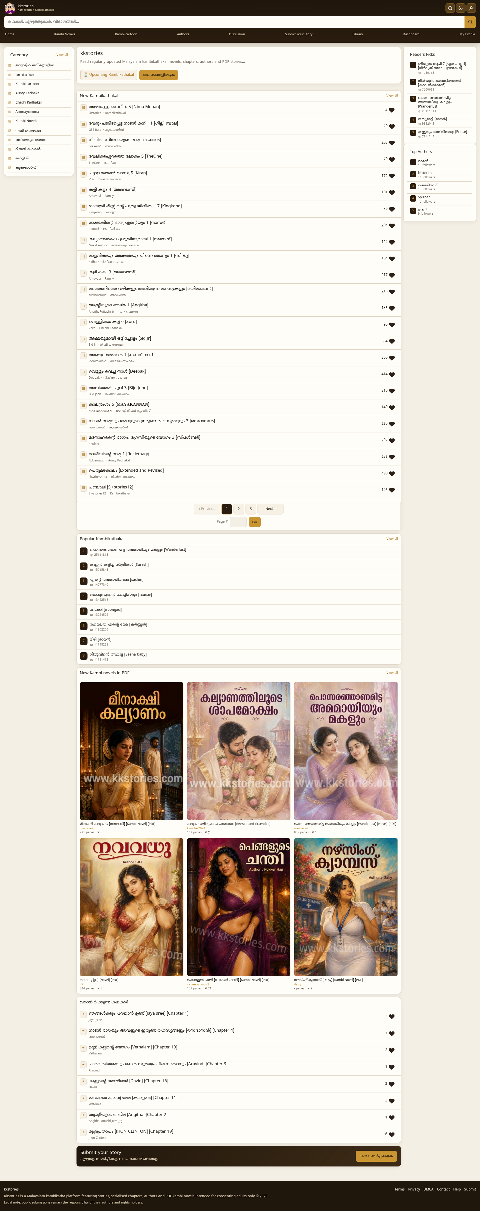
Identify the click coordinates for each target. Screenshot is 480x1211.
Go (254, 522)
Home (9, 35)
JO (81, 984)
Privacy (414, 1189)
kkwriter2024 (196, 828)
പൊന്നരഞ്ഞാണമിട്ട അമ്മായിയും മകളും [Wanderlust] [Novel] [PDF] (345, 824)
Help (457, 1189)
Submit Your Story (298, 35)
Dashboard (411, 35)
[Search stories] (450, 8)
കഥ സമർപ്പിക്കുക (158, 75)
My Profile (467, 35)
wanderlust (302, 828)
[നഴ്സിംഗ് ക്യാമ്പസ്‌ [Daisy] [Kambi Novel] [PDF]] (346, 907)
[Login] (471, 8)
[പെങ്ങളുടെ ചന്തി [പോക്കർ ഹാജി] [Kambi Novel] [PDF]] (238, 907)
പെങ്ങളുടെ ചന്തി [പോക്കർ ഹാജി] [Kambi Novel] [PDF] (228, 980)
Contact (443, 1189)
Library (357, 35)
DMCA (429, 1189)
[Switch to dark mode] (461, 8)
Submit (470, 1189)
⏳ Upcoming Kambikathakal (109, 75)
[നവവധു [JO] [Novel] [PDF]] (131, 907)
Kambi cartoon (126, 35)
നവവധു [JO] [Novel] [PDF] (99, 980)
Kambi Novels (64, 35)
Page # (222, 522)
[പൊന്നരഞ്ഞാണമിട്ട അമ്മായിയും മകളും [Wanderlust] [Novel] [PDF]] (346, 751)
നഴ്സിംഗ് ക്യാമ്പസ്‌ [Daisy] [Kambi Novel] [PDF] (328, 980)
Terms (399, 1189)
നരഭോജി (87, 828)
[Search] (470, 22)
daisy (297, 984)
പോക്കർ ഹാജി (198, 984)
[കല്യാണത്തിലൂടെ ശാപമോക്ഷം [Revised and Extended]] (238, 751)
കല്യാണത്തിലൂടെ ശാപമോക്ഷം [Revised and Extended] (228, 824)
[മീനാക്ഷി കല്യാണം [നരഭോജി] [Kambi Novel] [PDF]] (131, 751)
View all (62, 55)
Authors (183, 35)
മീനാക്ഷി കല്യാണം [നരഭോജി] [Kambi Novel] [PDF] (118, 824)
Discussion (237, 35)
